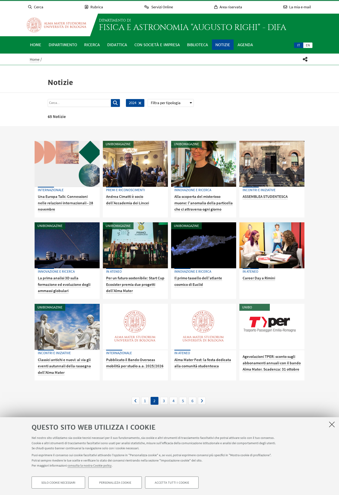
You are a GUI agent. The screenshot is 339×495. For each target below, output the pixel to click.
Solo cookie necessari (58, 482)
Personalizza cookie (115, 482)
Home (35, 44)
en (308, 45)
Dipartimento (63, 44)
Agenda (245, 44)
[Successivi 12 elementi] (202, 401)
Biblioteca (197, 44)
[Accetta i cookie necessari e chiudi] (332, 424)
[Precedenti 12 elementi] (136, 401)
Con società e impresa (157, 44)
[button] (305, 59)
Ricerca (92, 44)
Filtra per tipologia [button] (166, 102)
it (298, 45)
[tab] (298, 45)
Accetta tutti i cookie (172, 482)
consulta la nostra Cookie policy (90, 465)
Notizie (222, 44)
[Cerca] (115, 103)
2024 (131, 103)
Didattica (117, 44)
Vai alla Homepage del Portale (56, 25)
